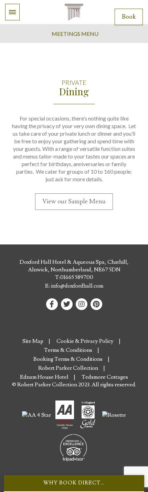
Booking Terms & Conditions (68, 359)
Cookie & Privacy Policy (85, 341)
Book (129, 17)
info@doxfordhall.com (77, 285)
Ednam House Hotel (44, 377)
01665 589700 (76, 277)
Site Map (32, 341)
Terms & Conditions (68, 350)
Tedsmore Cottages (105, 377)
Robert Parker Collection (68, 368)
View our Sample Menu (74, 201)
